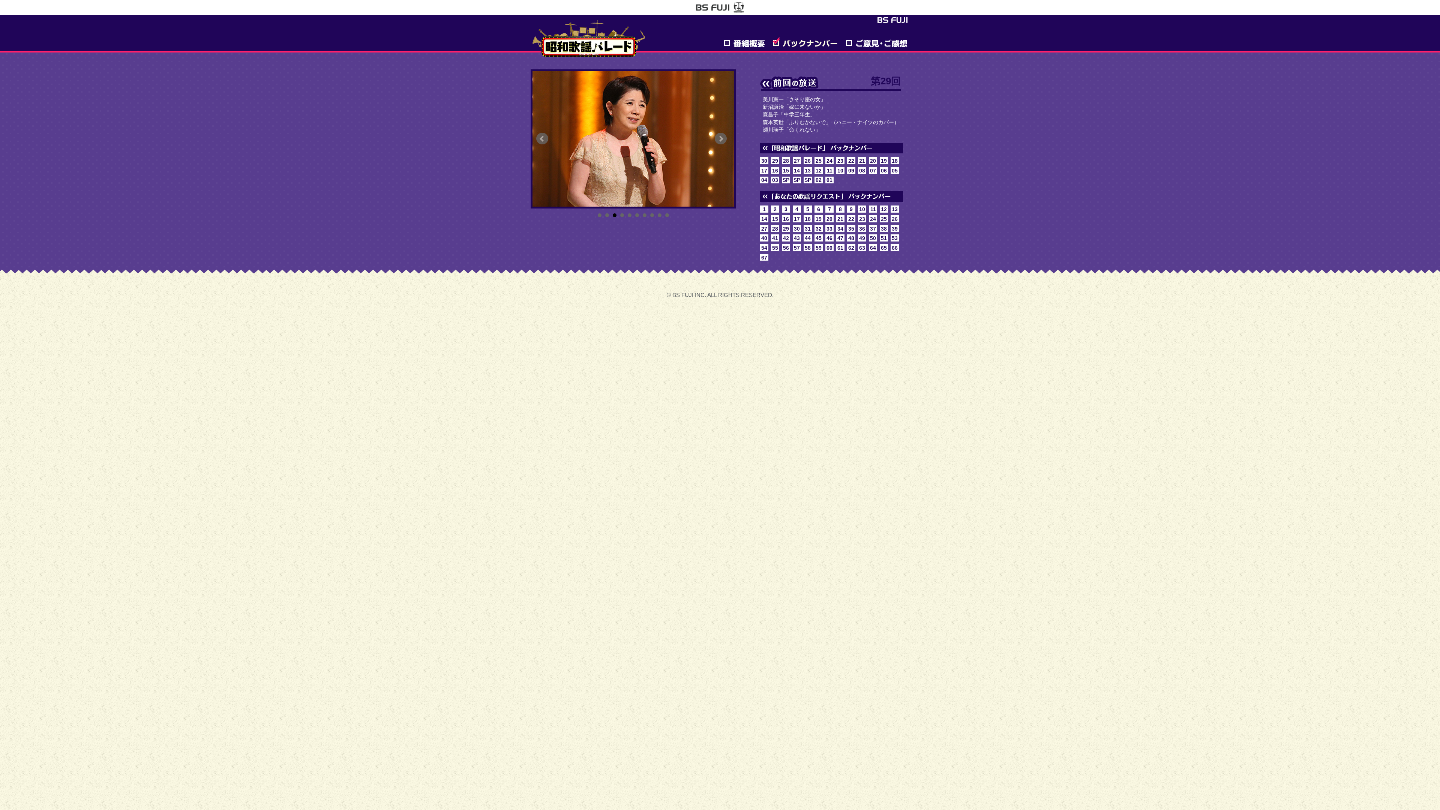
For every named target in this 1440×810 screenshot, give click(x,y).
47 (840, 238)
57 (797, 248)
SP (786, 180)
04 (764, 180)
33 (829, 229)
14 (797, 171)
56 (786, 248)
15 (786, 171)
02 (819, 180)
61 (840, 248)
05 (895, 171)
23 (840, 161)
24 (829, 161)
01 (829, 180)
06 (884, 171)
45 (819, 238)
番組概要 (744, 42)
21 (862, 161)
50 (873, 238)
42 (786, 238)
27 (797, 161)
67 (764, 258)
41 (775, 238)
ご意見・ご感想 (876, 42)
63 (862, 248)
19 (884, 161)
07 (873, 171)
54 (764, 248)
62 (851, 248)
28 (786, 161)
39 (895, 229)
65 (884, 248)
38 (884, 229)
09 (851, 171)
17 (764, 171)
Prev (542, 139)
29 (775, 161)
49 (862, 238)
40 (764, 238)
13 (808, 171)
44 (808, 238)
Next (721, 139)
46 (829, 238)
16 (775, 171)
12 (819, 171)
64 (873, 248)
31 (808, 229)
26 (808, 161)
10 (667, 215)
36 (862, 229)
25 (819, 161)
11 (829, 171)
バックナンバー (805, 42)
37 (873, 229)
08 (862, 171)
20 (873, 161)
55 (775, 248)
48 (851, 238)
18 (895, 161)
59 (819, 248)
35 (851, 229)
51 (884, 238)
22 (851, 161)
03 (775, 180)
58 (808, 248)
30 (764, 161)
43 (797, 238)
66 (895, 248)
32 (819, 229)
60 (829, 248)
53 (895, 238)
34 (840, 229)
